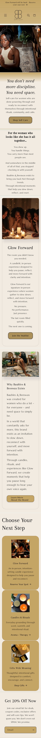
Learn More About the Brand (19, 498)
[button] (6, 15)
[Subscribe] (33, 730)
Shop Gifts (19, 685)
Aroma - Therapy (19, 635)
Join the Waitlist (20, 335)
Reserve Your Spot (19, 584)
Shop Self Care (20, 120)
